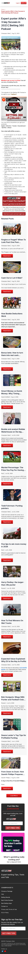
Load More (14, 795)
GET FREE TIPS (12, 828)
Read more (7, 256)
